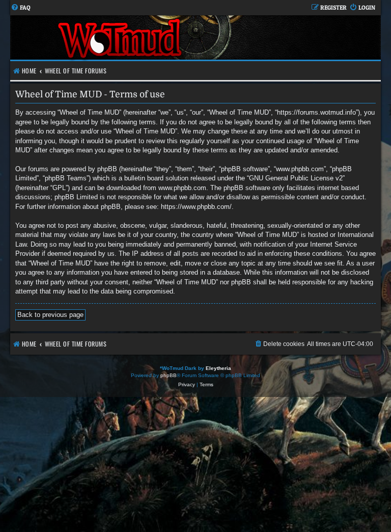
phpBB (168, 375)
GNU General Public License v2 (296, 178)
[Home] (121, 37)
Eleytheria (218, 368)
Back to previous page (50, 314)
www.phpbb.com (182, 188)
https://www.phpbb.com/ (196, 206)
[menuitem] (21, 8)
